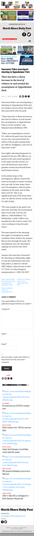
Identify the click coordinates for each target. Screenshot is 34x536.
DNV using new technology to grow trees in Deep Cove (16, 472)
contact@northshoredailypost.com (13, 516)
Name (4, 334)
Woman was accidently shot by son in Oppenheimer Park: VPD (23, 282)
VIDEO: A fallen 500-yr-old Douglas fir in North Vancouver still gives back (15, 497)
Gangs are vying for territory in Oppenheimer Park (7, 290)
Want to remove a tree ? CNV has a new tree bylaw (16, 429)
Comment (5, 309)
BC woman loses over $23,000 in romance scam (15, 407)
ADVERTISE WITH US (17, 24)
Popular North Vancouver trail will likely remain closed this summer (15, 450)
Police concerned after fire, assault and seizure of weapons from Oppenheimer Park (8, 282)
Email (4, 344)
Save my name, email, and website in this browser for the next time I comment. (15, 359)
